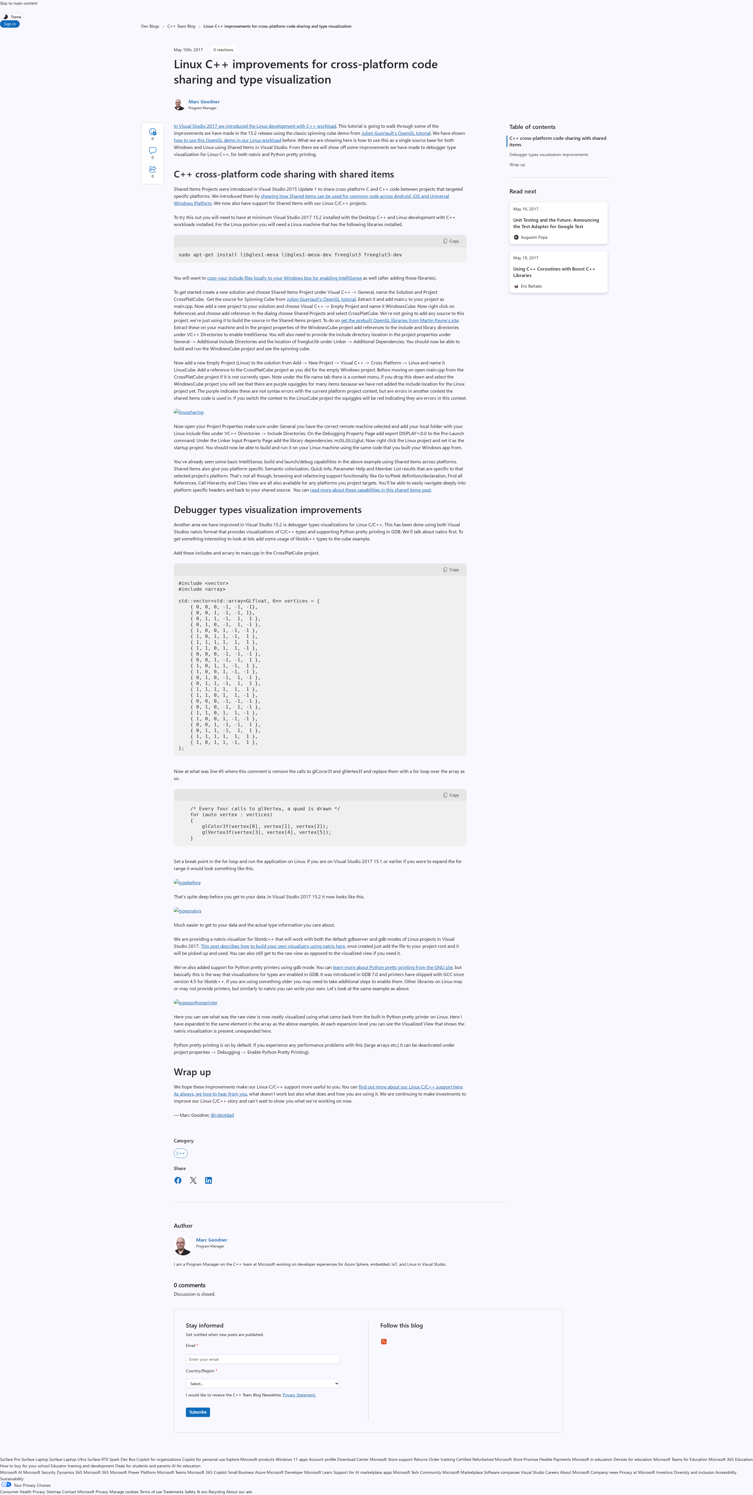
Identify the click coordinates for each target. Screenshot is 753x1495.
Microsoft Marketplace (462, 1472)
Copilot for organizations (158, 1459)
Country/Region (201, 1370)
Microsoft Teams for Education (680, 1459)
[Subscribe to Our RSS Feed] (383, 1343)
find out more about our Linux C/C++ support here (410, 1086)
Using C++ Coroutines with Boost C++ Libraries (554, 272)
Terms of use (151, 1491)
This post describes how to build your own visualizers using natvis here (273, 946)
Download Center (353, 1459)
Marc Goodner (204, 101)
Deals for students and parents (143, 1466)
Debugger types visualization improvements (548, 154)
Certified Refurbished (475, 1459)
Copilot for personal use (203, 1459)
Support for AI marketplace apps (363, 1472)
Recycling (217, 1491)
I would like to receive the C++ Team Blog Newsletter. (251, 1395)
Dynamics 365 (69, 1472)
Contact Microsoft (78, 1491)
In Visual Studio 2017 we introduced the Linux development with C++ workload (255, 126)
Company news (604, 1472)
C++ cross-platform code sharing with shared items (558, 141)
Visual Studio (532, 1472)
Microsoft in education (592, 1459)
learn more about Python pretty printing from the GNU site (393, 967)
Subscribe (197, 1412)
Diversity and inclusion (694, 1472)
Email (192, 1345)
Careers (552, 1472)
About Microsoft (574, 1472)
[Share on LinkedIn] (208, 1181)
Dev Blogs (150, 26)
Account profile (322, 1459)
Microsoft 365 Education (731, 1459)
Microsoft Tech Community (417, 1472)
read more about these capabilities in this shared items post (370, 490)
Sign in (10, 23)
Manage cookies (124, 1491)
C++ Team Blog (181, 26)
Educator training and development (82, 1466)
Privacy (102, 1491)
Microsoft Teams (171, 1472)
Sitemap (53, 1491)
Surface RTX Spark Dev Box (111, 1459)
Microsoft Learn (318, 1472)
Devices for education (633, 1459)
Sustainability (12, 1478)
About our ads (239, 1491)
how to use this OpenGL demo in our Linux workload (227, 140)
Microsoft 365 (96, 1472)
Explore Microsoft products (250, 1459)
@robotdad (222, 1115)
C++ (180, 1153)
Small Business (241, 1472)
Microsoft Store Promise (516, 1459)
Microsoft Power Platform (133, 1472)
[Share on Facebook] (178, 1181)
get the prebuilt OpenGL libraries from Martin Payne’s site (400, 320)
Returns (421, 1459)
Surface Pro (10, 1459)
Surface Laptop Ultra (67, 1459)
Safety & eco (196, 1491)
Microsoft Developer (284, 1472)
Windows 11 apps (292, 1459)
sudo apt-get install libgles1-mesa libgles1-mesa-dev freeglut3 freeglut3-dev (290, 255)
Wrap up (517, 164)
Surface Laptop (34, 1459)
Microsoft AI (11, 1472)
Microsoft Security (39, 1472)
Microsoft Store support (391, 1459)
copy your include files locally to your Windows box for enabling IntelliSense (284, 278)
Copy (454, 241)
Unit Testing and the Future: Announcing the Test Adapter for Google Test (556, 223)
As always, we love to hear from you (210, 1094)
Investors (664, 1472)
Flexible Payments (555, 1459)
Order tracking (442, 1459)
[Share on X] (193, 1181)
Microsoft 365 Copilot (207, 1472)
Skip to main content (18, 3)
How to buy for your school (24, 1466)
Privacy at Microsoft (637, 1472)
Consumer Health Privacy (22, 1491)
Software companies (502, 1472)
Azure (260, 1472)
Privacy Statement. (299, 1395)
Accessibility (726, 1472)
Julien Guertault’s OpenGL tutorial (396, 133)
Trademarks (173, 1491)
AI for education (186, 1466)
